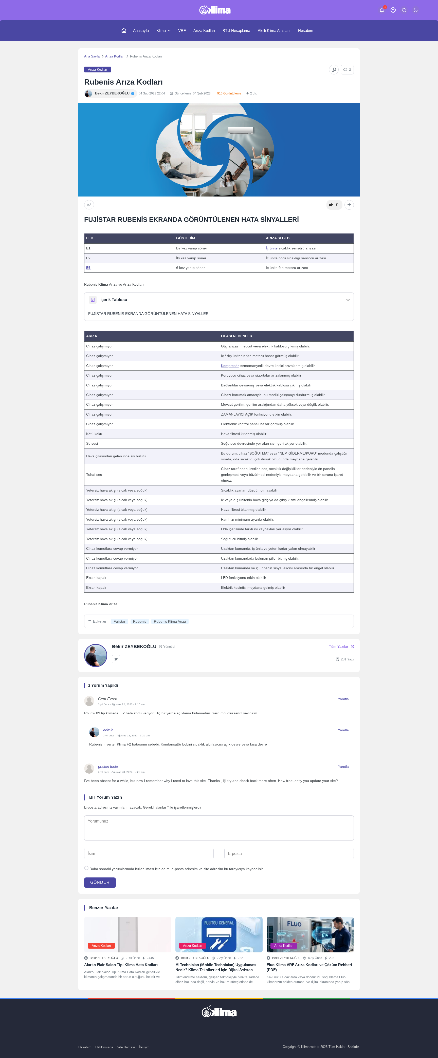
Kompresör (230, 366)
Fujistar (119, 621)
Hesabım (305, 30)
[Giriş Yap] (393, 10)
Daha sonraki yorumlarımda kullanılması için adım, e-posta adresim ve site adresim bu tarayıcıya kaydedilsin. (177, 869)
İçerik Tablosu (113, 300)
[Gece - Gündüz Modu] (415, 13)
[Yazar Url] (88, 93)
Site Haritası (126, 1047)
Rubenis (139, 621)
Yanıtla (343, 699)
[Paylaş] (89, 204)
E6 (88, 268)
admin (108, 730)
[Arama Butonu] (404, 10)
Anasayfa (141, 30)
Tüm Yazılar (338, 646)
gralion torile (108, 766)
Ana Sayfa (92, 56)
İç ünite (272, 248)
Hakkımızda (104, 1047)
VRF (182, 30)
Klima (161, 30)
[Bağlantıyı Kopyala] (334, 69)
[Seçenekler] (349, 205)
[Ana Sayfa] (124, 30)
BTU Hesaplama (236, 30)
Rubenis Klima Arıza (170, 621)
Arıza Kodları (204, 30)
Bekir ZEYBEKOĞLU (104, 958)
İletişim (144, 1047)
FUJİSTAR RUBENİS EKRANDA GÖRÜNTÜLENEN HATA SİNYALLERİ (149, 314)
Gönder (100, 882)
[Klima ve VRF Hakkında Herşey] (215, 10)
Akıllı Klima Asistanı (274, 30)
